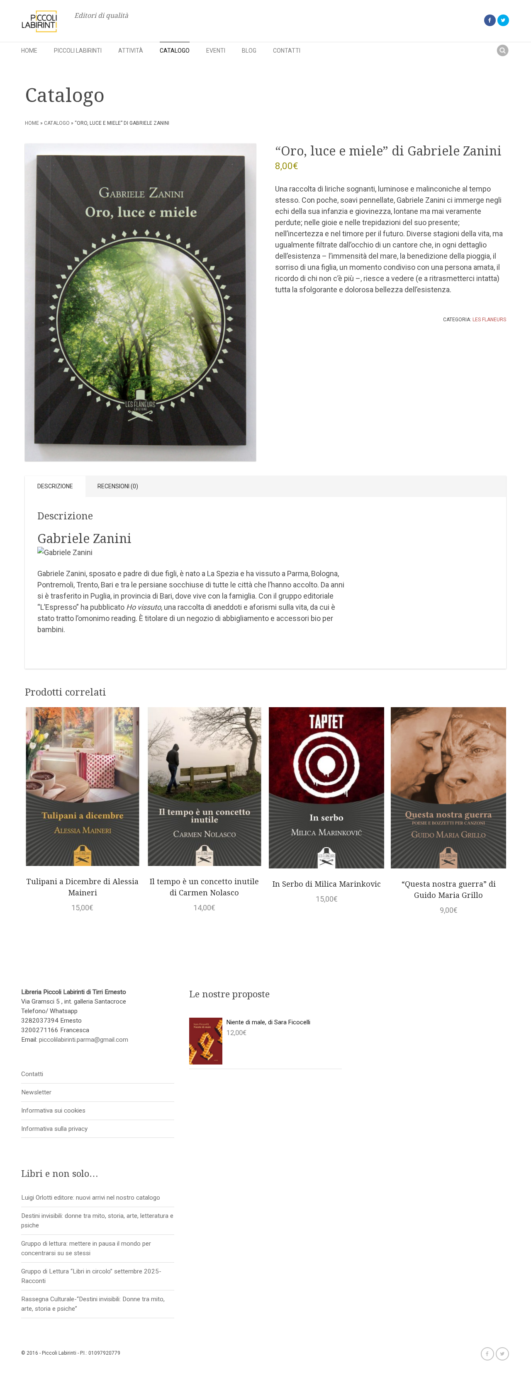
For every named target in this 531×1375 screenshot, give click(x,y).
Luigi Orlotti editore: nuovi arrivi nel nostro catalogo (90, 1197)
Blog (249, 50)
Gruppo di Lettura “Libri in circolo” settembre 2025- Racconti (91, 1276)
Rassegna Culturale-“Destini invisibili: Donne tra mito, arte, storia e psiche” (93, 1303)
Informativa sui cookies (53, 1110)
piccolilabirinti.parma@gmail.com (83, 1039)
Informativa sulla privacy (54, 1128)
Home (29, 50)
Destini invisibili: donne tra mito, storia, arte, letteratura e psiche (97, 1220)
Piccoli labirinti (78, 50)
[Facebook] (490, 20)
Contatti (286, 50)
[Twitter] (503, 20)
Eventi (215, 50)
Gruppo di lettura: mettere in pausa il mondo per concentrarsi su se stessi (86, 1248)
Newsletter (36, 1092)
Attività (130, 50)
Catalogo (175, 50)
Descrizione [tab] (55, 486)
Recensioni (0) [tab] (117, 486)
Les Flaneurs (489, 320)
